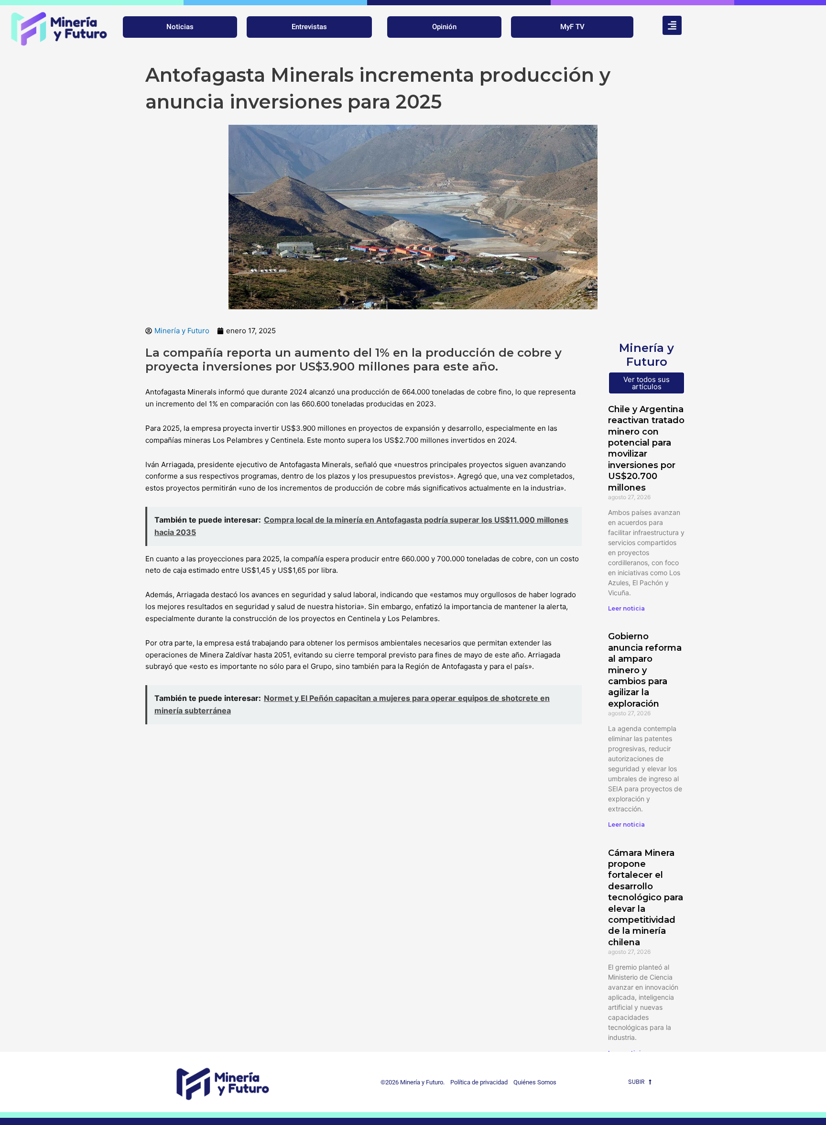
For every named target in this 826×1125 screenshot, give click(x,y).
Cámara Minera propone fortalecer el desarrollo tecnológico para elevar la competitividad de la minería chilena (645, 898)
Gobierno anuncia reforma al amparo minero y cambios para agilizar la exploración (645, 670)
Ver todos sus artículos (646, 383)
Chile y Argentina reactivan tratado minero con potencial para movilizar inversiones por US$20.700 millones (646, 448)
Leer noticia (626, 608)
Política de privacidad (477, 1082)
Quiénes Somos (534, 1082)
